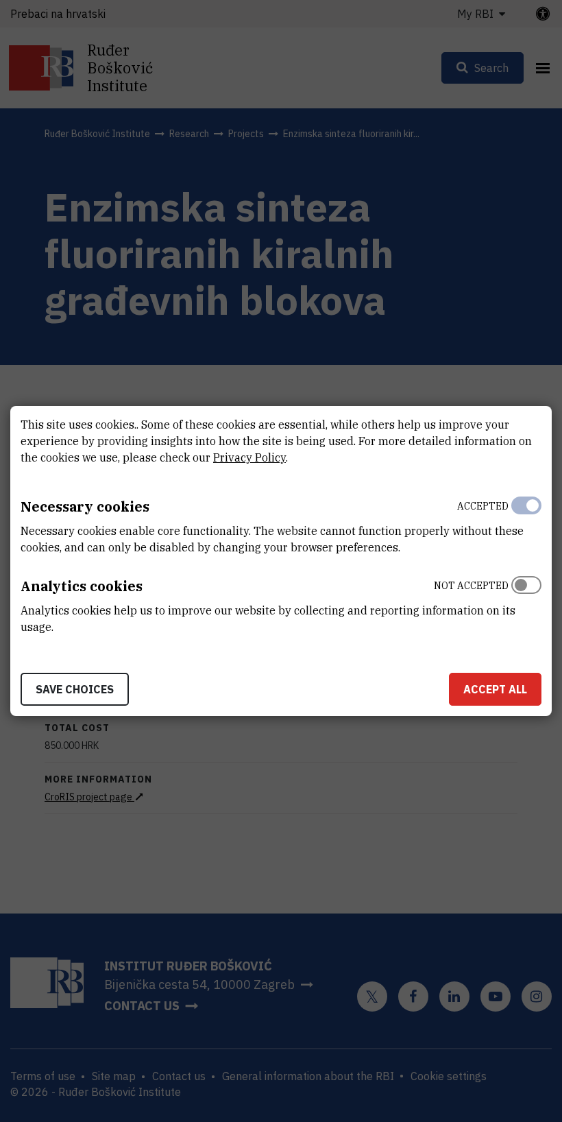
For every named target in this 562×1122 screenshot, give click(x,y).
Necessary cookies (85, 506)
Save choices (75, 689)
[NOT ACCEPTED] (526, 603)
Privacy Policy (249, 457)
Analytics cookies (82, 586)
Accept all (495, 689)
